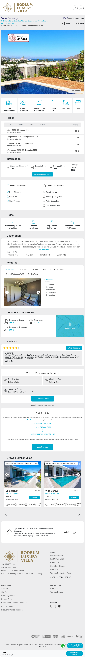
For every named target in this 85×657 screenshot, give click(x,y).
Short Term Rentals (57, 566)
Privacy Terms (6, 599)
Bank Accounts (7, 606)
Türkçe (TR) (58, 577)
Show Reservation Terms (42, 174)
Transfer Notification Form (60, 573)
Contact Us (54, 562)
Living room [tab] (23, 269)
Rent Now (54, 570)
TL (11, 125)
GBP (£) (68, 577)
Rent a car (54, 588)
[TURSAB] (11, 629)
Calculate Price (43, 399)
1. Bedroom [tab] (10, 269)
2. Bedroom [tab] (45, 269)
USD (21, 125)
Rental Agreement (8, 596)
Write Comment (74, 348)
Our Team (5, 592)
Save (82, 23)
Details (34, 498)
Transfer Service (56, 592)
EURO (42, 125)
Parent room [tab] (59, 269)
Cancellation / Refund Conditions (14, 603)
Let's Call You (42, 447)
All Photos (76, 91)
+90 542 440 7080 (44, 427)
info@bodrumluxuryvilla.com (43, 434)
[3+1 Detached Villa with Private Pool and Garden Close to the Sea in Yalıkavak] (22, 474)
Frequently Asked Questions (12, 610)
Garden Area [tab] (33, 274)
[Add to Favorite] (77, 23)
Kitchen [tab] (35, 269)
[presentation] (6, 514)
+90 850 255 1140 (44, 424)
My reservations (56, 555)
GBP (31, 125)
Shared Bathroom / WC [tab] (15, 274)
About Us (5, 588)
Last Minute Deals (57, 559)
